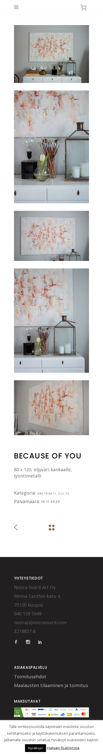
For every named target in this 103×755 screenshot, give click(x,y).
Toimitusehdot (30, 677)
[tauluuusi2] (51, 236)
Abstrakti (46, 494)
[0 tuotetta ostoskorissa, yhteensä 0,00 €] (83, 7)
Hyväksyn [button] (35, 748)
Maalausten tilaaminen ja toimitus (51, 685)
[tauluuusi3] (51, 146)
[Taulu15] (51, 54)
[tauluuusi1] (51, 320)
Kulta (64, 494)
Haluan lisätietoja (63, 747)
